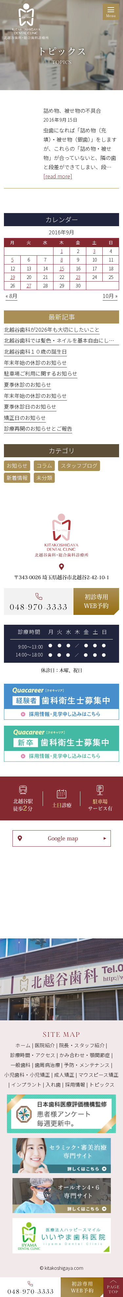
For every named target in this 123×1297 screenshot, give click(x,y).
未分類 (44, 477)
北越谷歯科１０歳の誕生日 (35, 351)
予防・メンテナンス (87, 1064)
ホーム (23, 1045)
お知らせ (17, 465)
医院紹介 (45, 1045)
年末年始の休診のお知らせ (35, 362)
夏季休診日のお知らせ (30, 406)
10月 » (110, 296)
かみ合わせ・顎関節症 (84, 1054)
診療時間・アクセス (32, 1054)
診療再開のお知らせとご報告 (38, 428)
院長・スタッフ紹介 (82, 1045)
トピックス (101, 1084)
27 (29, 285)
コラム (44, 465)
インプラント (26, 1084)
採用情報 (75, 1084)
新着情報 (17, 477)
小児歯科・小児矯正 (27, 1074)
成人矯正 (64, 1074)
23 (78, 277)
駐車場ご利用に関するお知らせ (40, 373)
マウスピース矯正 (98, 1074)
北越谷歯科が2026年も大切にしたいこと (52, 329)
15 (61, 268)
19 (12, 277)
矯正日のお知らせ (25, 418)
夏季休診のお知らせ (27, 384)
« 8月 (11, 296)
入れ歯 (53, 1084)
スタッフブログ (79, 465)
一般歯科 (20, 1064)
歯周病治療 (47, 1064)
